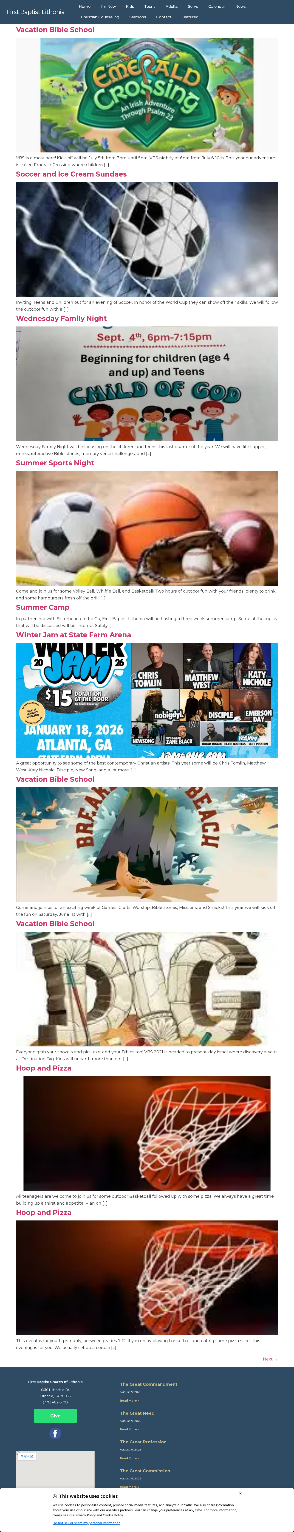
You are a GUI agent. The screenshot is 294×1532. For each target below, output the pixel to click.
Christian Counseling (100, 17)
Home (84, 6)
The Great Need (137, 1413)
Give (55, 1416)
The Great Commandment (148, 1384)
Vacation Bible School (55, 29)
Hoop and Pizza (43, 1068)
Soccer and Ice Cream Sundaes (71, 174)
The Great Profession (143, 1442)
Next (270, 1359)
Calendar (216, 6)
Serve (193, 6)
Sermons (137, 17)
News (240, 6)
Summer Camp (43, 607)
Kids (130, 6)
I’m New (108, 6)
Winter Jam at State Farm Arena (73, 635)
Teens (149, 6)
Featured (189, 17)
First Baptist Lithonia (35, 12)
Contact (163, 17)
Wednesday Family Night (61, 318)
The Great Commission (145, 1470)
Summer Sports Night (55, 463)
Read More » (129, 1400)
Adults (172, 6)
